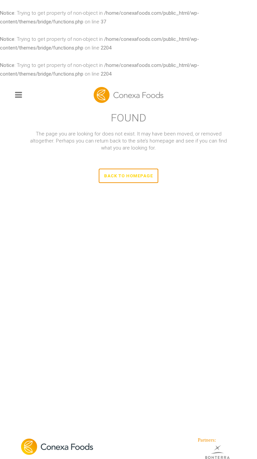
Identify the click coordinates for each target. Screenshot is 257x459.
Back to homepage (128, 175)
